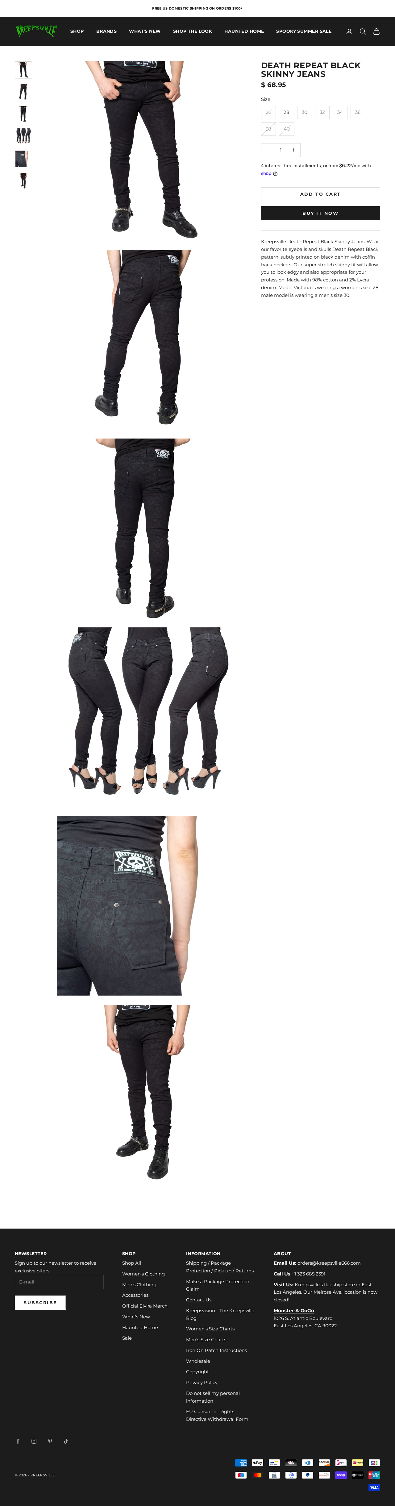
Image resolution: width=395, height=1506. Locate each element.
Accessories (135, 1295)
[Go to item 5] (23, 158)
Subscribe (40, 1302)
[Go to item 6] (23, 180)
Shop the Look (192, 31)
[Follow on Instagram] (34, 1441)
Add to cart (320, 194)
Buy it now (320, 213)
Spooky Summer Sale (303, 31)
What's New (144, 31)
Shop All (131, 1263)
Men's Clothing (139, 1285)
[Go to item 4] (23, 136)
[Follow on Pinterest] (50, 1441)
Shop (77, 31)
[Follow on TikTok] (66, 1441)
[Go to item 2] (23, 92)
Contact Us (198, 1300)
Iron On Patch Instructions (216, 1350)
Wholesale (198, 1361)
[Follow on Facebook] (18, 1441)
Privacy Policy (202, 1382)
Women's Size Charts (210, 1329)
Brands (106, 31)
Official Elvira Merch (145, 1306)
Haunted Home (244, 31)
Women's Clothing (143, 1274)
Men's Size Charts (206, 1339)
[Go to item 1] (23, 69)
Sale (127, 1338)
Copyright (197, 1372)
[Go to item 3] (23, 114)
